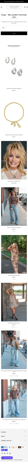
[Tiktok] (9, 453)
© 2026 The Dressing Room (7, 459)
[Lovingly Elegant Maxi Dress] (14, 254)
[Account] (24, 7)
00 (10, 375)
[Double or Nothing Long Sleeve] (14, 206)
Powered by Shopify (18, 459)
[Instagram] (4, 453)
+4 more (16, 423)
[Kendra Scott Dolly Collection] (14, 160)
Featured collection (14, 45)
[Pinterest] (7, 453)
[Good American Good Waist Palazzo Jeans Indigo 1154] (14, 398)
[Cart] (27, 7)
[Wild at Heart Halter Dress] (14, 302)
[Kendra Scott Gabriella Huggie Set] (14, 67)
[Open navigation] (3, 7)
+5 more (16, 375)
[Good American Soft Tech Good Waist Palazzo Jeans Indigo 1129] (14, 350)
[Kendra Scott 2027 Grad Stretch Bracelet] (14, 114)
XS (12, 327)
